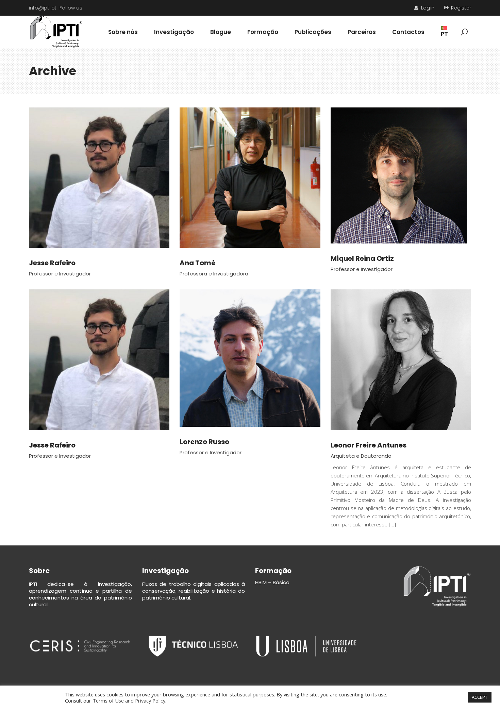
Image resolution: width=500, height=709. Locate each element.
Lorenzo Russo (204, 441)
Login (427, 7)
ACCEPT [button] (479, 697)
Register (461, 7)
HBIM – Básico (272, 582)
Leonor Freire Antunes (368, 445)
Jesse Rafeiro (52, 263)
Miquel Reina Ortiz (362, 258)
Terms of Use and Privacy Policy (129, 700)
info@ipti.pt (43, 7)
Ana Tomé (198, 263)
